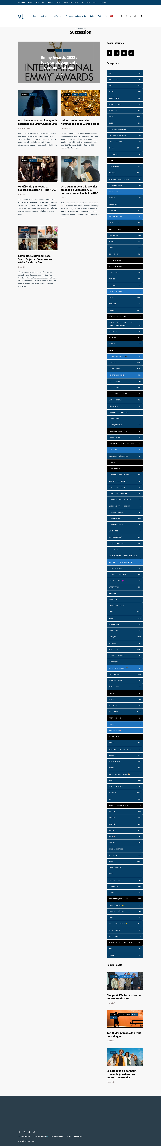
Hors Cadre (125, 350)
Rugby (125, 768)
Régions (125, 743)
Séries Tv (67, 50)
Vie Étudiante (125, 930)
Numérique (125, 662)
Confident (125, 160)
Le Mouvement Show (125, 487)
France (30, 2)
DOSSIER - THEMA (124, 1014)
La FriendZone (125, 437)
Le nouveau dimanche (125, 493)
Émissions (103, 2)
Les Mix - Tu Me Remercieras (125, 562)
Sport (43, 2)
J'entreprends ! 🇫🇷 (125, 375)
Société (125, 811)
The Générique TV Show (125, 899)
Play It (125, 699)
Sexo (82, 2)
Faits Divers (125, 273)
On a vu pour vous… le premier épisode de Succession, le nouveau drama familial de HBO (79, 190)
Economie (125, 210)
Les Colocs (125, 549)
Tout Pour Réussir (125, 911)
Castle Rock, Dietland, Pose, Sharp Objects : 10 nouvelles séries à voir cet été (35, 259)
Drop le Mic (125, 191)
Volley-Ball (125, 936)
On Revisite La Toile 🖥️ (125, 668)
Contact (68, 1136)
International (21, 2)
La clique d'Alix (125, 425)
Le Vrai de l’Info (125, 525)
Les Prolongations (125, 568)
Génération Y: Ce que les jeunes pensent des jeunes (125, 324)
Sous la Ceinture (125, 849)
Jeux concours (125, 381)
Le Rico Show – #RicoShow (125, 506)
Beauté (95, 2)
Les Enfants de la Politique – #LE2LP (125, 557)
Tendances (125, 886)
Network (125, 643)
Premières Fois (125, 718)
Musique (125, 637)
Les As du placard (125, 543)
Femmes (125, 279)
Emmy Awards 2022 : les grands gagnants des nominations (59, 62)
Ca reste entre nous (125, 135)
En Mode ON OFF (125, 216)
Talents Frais (125, 880)
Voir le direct (105, 16)
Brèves (75, 94)
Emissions (114, 976)
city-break (125, 154)
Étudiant (125, 241)
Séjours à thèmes (125, 786)
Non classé (125, 649)
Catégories (57, 16)
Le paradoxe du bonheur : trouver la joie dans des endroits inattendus (122, 1074)
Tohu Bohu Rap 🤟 (125, 905)
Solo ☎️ (125, 836)
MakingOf (125, 593)
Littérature (125, 587)
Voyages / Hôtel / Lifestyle (71, 2)
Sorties (58, 2)
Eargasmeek (125, 204)
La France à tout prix (125, 431)
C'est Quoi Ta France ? (125, 129)
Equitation (125, 235)
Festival (125, 285)
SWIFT (125, 874)
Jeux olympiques (125, 387)
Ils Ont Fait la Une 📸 (125, 356)
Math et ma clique (125, 606)
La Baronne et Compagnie (125, 412)
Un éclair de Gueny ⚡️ (125, 924)
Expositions (125, 254)
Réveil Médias (125, 761)
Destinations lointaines (125, 179)
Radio (92, 16)
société (125, 818)
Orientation (125, 674)
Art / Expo (125, 79)
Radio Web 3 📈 (125, 730)
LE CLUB (125, 462)
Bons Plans (125, 110)
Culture (37, 2)
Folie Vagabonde (125, 291)
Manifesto (125, 599)
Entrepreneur (125, 223)
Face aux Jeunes (125, 266)
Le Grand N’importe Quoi (125, 475)
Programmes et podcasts (76, 16)
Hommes (125, 344)
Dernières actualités (41, 16)
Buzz (125, 123)
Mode (88, 2)
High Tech (50, 2)
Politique (125, 705)
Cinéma (125, 148)
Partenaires (125, 687)
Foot (125, 297)
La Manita (125, 450)
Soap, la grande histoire (125, 805)
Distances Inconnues (125, 185)
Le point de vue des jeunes (125, 500)
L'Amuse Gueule (125, 400)
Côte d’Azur (125, 166)
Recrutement (78, 1136)
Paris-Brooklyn (125, 680)
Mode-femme (125, 624)
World (125, 955)
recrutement (125, 737)
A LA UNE (51, 50)
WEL (125, 949)
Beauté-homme (125, 104)
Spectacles (125, 855)
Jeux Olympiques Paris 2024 (125, 394)
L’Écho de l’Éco (125, 406)
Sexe (125, 799)
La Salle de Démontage (125, 456)
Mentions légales (57, 1136)
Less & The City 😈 (125, 581)
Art (125, 73)
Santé (125, 780)
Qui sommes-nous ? (24, 1136)
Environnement (125, 229)
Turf (125, 917)
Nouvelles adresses (125, 656)
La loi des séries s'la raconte (125, 443)
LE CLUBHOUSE (125, 468)
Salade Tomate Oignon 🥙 (125, 774)
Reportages (125, 755)
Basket (125, 85)
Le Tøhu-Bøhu (125, 518)
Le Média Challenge (125, 481)
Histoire (125, 337)
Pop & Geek (125, 712)
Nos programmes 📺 (41, 1136)
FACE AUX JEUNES (125, 260)
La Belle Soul (125, 418)
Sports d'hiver (125, 868)
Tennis (125, 892)
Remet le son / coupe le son (125, 749)
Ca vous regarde (125, 142)
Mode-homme (125, 631)
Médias (125, 612)
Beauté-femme (125, 98)
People (125, 693)
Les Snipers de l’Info (125, 574)
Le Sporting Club (125, 512)
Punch (125, 724)
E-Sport (125, 198)
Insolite (125, 362)
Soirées (125, 830)
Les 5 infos (125, 531)
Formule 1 (125, 304)
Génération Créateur (125, 316)
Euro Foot (125, 248)
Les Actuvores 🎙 (125, 537)
